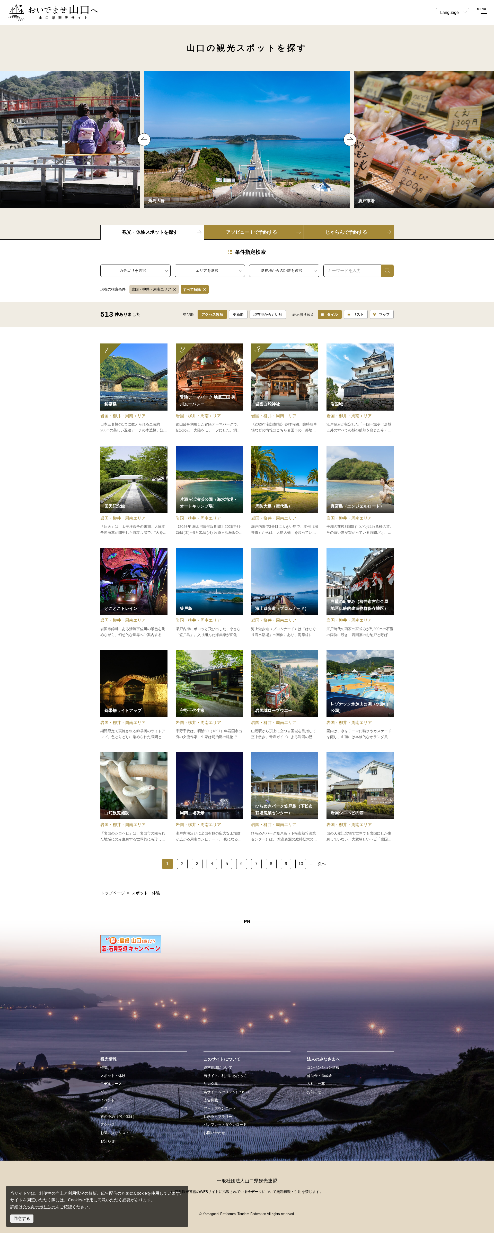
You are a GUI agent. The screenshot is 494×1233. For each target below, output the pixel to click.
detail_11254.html (284, 695)
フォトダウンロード (220, 1108)
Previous (144, 139)
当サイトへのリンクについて (227, 1092)
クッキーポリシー (39, 1207)
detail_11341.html (360, 388)
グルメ (105, 1092)
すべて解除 (192, 289)
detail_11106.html (209, 593)
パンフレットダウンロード (225, 1124)
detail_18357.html (209, 797)
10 (300, 864)
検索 (385, 270)
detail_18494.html (360, 491)
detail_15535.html (284, 491)
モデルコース (111, 1084)
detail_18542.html (284, 797)
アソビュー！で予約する (251, 232)
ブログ (105, 1108)
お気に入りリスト (114, 1133)
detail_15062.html (360, 593)
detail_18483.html (133, 797)
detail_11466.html (209, 388)
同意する (22, 1218)
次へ (321, 864)
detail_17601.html (360, 797)
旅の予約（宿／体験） (118, 1116)
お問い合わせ (214, 1133)
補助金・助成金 (319, 1076)
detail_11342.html (133, 388)
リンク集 (211, 1084)
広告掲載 (211, 1100)
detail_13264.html (209, 491)
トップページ (112, 893)
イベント (107, 1100)
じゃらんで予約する (346, 232)
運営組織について (218, 1067)
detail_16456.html (133, 491)
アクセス (107, 1124)
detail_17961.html (284, 388)
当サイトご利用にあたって (225, 1076)
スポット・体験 (113, 1076)
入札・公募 (316, 1084)
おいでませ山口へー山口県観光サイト (43, 7)
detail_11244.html (209, 695)
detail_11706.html (133, 593)
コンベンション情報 (323, 1067)
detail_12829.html (360, 695)
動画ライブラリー (218, 1116)
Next (349, 139)
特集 (104, 1067)
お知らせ (107, 1141)
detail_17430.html (133, 695)
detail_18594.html (284, 593)
